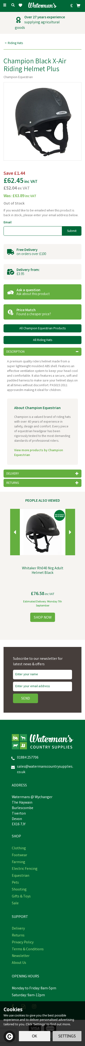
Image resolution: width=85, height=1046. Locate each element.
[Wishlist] (21, 5)
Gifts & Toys (21, 896)
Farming (18, 862)
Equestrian (20, 876)
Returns (18, 935)
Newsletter (21, 956)
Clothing (19, 848)
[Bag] (78, 5)
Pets (15, 883)
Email (8, 222)
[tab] (42, 352)
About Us (19, 963)
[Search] (13, 5)
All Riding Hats (42, 340)
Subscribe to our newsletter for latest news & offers (38, 661)
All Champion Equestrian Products (42, 328)
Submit (71, 231)
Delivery (18, 928)
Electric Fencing (25, 869)
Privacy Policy (23, 942)
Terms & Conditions (28, 949)
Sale (15, 903)
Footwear (19, 855)
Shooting (19, 889)
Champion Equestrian (18, 77)
